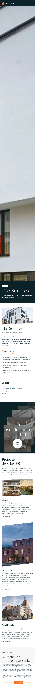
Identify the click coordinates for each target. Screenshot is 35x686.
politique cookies (25, 673)
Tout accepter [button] (19, 682)
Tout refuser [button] (28, 682)
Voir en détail (17, 443)
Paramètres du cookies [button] (8, 682)
